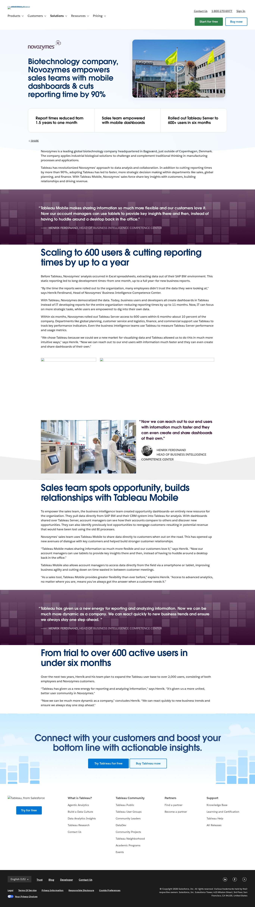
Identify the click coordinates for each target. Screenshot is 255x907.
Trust (40, 879)
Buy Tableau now (148, 763)
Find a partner (173, 805)
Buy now (236, 22)
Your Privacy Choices (26, 896)
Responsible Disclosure (81, 890)
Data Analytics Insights (82, 818)
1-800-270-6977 (222, 11)
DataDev (121, 825)
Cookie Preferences (110, 890)
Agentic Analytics (78, 805)
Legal (10, 890)
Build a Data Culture (80, 811)
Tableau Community (130, 798)
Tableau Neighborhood (130, 838)
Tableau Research (79, 825)
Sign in (241, 11)
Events (120, 852)
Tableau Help (215, 818)
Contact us (200, 11)
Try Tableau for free (108, 763)
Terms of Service (27, 890)
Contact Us (74, 832)
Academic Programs (128, 845)
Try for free (29, 810)
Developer (66, 879)
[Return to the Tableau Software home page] (22, 6)
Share (34, 140)
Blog (51, 879)
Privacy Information (53, 890)
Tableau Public (125, 805)
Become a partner (176, 811)
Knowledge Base (217, 805)
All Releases (214, 825)
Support (212, 798)
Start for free (209, 22)
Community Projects (128, 832)
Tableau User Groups (129, 811)
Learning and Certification (223, 811)
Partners (170, 798)
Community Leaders (128, 818)
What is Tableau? (80, 798)
